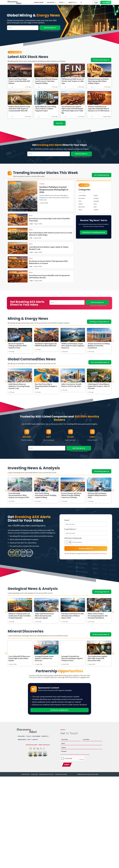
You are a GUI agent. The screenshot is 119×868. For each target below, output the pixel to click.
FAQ (29, 739)
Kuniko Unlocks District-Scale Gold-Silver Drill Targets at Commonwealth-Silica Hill (19, 109)
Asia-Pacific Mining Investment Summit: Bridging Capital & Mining (45, 495)
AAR (31, 223)
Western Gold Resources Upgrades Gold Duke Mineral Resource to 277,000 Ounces (98, 109)
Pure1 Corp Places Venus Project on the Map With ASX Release (19, 81)
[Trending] (22, 196)
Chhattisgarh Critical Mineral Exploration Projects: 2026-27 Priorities (99, 386)
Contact (35, 739)
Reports (45, 736)
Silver (95, 207)
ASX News (50, 2)
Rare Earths (81, 207)
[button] (15, 52)
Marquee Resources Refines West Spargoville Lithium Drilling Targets (98, 81)
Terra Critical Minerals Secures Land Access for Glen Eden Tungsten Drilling (46, 81)
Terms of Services (102, 553)
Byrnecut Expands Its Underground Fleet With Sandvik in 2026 (17, 346)
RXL (31, 266)
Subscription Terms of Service (46, 774)
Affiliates (21, 736)
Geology (96, 198)
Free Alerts (106, 2)
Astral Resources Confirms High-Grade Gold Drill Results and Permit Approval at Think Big (72, 110)
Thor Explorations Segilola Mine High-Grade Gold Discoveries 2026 (97, 658)
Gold (79, 201)
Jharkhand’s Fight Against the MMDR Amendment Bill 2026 (46, 345)
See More (59, 123)
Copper (96, 195)
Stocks (31, 215)
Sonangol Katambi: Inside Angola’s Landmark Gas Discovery (44, 658)
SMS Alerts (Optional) (73, 538)
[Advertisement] (93, 264)
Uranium (96, 209)
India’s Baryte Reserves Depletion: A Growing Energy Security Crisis (19, 386)
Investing (41, 183)
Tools (61, 2)
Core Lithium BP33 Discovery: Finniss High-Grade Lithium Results (19, 658)
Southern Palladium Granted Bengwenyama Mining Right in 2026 (53, 189)
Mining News (39, 2)
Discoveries (81, 198)
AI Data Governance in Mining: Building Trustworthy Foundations (99, 346)
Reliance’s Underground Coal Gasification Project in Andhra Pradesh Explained (19, 616)
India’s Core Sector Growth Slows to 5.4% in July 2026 (71, 385)
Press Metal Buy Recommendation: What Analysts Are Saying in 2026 (18, 495)
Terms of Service (25, 774)
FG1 (31, 238)
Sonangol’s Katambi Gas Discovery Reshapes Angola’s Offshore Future (72, 658)
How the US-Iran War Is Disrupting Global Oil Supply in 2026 (46, 386)
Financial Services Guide (61, 774)
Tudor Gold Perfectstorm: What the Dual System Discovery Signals (44, 616)
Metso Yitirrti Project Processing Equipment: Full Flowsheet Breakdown (97, 616)
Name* (67, 520)
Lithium (80, 204)
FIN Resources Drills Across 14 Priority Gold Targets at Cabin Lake (73, 81)
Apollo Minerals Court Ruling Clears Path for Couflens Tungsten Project (45, 109)
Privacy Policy (91, 553)
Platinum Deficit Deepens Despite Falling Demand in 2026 (97, 495)
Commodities (82, 195)
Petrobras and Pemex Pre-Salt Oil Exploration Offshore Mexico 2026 (72, 616)
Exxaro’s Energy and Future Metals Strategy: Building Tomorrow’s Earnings (71, 495)
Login (96, 2)
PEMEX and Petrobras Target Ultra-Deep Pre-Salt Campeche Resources (72, 346)
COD (31, 252)
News (95, 204)
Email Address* (70, 529)
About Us (72, 2)
